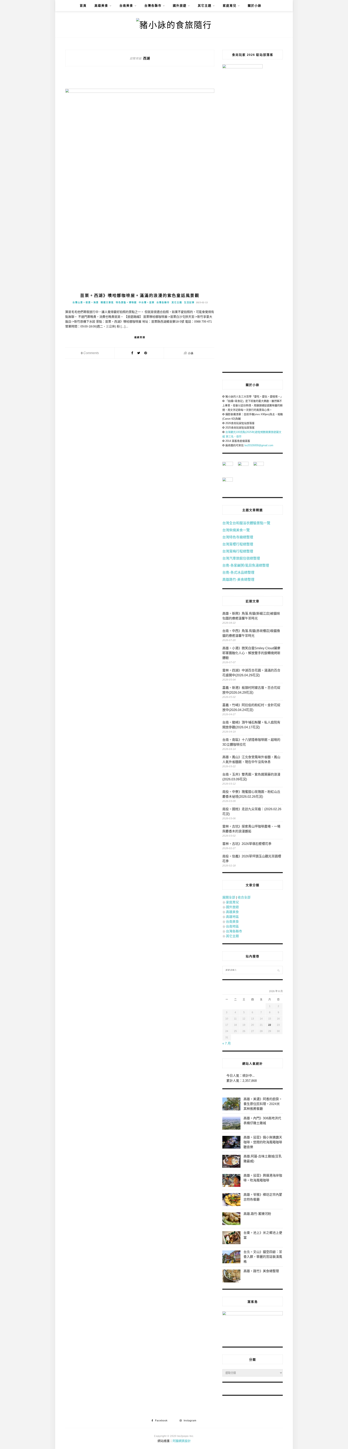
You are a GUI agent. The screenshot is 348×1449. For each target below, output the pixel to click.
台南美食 (126, 5)
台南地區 (232, 926)
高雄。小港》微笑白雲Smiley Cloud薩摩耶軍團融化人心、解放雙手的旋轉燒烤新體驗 (251, 653)
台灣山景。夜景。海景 (85, 302)
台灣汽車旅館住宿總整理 (241, 558)
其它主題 (204, 5)
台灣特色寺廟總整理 (237, 537)
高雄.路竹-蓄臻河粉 (257, 1213)
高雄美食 (101, 5)
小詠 (191, 353)
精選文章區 (107, 302)
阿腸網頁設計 (182, 1441)
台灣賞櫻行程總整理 (237, 544)
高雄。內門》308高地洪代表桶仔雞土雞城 (262, 1120)
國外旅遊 (179, 5)
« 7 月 (226, 1043)
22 (269, 1025)
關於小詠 (254, 5)
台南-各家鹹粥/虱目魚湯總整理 (245, 565)
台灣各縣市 (153, 5)
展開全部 (228, 897)
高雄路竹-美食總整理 (238, 580)
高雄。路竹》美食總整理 (261, 1271)
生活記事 (189, 302)
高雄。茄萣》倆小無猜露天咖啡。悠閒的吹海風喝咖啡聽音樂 (262, 1142)
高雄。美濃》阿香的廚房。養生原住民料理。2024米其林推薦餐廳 (262, 1103)
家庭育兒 (229, 5)
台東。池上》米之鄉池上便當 (262, 1235)
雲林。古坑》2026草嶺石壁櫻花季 (246, 843)
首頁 (83, 5)
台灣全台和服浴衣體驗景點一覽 (246, 523)
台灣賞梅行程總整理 (237, 551)
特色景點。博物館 (126, 302)
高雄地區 (232, 916)
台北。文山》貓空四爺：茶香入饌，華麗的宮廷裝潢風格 (262, 1256)
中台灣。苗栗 (146, 302)
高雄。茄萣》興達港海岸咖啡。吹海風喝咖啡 (262, 1178)
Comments (90, 353)
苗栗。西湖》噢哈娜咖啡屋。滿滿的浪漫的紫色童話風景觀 (139, 295)
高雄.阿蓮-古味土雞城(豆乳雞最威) (262, 1159)
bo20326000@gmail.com (258, 445)
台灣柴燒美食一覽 (236, 530)
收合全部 (244, 897)
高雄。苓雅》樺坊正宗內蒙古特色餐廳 (262, 1197)
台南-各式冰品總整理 (238, 572)
